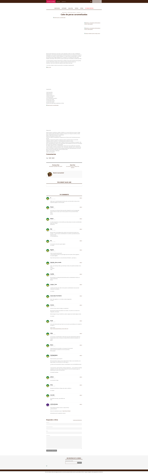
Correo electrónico (49, 426)
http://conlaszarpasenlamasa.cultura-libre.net (59, 328)
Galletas (70, 8)
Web (47, 431)
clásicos (78, 12)
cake (50, 158)
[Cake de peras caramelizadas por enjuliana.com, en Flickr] (64, 116)
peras (53, 158)
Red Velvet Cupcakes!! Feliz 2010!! (55, 166)
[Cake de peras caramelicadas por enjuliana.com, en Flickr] (64, 35)
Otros (81, 8)
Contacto (64, 1)
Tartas (76, 8)
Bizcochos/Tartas (72, 12)
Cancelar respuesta (77, 420)
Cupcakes (64, 8)
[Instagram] (87, 1)
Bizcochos (57, 8)
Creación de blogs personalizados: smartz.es (65, 471)
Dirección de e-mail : (69, 460)
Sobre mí (58, 1)
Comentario (48, 435)
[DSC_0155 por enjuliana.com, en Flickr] (64, 78)
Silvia (56, 420)
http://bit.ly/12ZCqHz (66, 411)
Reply (81, 198)
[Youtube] (89, 1)
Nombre (47, 422)
